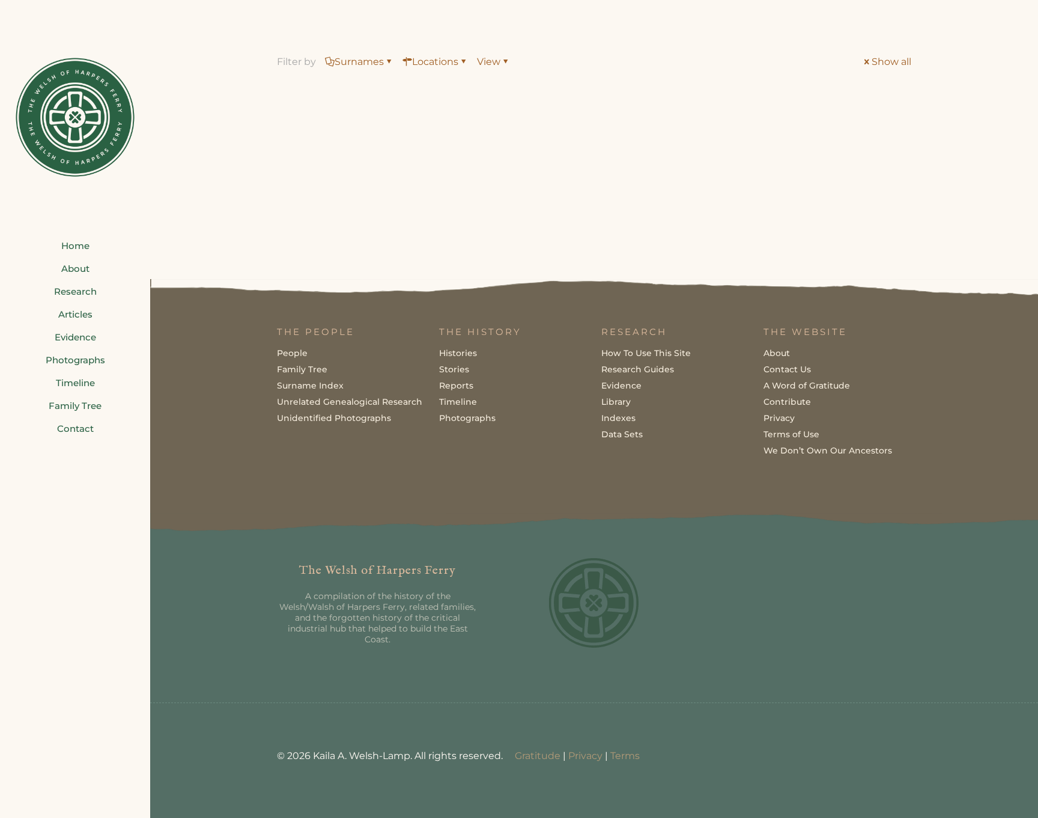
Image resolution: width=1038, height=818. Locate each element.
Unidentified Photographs (334, 418)
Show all (891, 61)
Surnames (359, 61)
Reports (456, 385)
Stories (454, 369)
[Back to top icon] (980, 793)
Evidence (621, 385)
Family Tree (302, 369)
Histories (458, 353)
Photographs (467, 418)
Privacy (779, 418)
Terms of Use (791, 434)
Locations (435, 61)
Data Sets (622, 434)
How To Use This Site (646, 353)
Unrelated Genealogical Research (349, 401)
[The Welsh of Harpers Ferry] (75, 117)
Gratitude (537, 755)
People (292, 353)
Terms (625, 755)
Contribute (787, 401)
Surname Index (310, 385)
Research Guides (637, 369)
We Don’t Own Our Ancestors (827, 450)
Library (616, 401)
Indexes (618, 418)
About (776, 353)
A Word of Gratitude (806, 385)
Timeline (458, 401)
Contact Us (787, 369)
